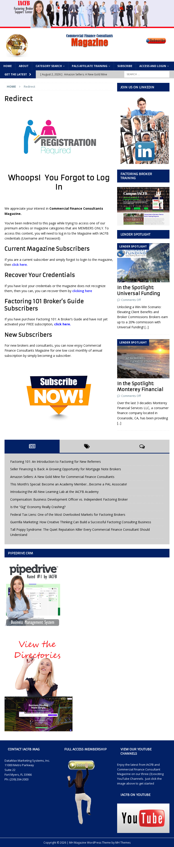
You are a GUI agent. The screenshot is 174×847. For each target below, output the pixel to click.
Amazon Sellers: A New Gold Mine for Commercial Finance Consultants (62, 477)
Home (7, 66)
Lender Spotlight (135, 234)
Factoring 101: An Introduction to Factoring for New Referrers (55, 461)
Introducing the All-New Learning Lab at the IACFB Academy (54, 491)
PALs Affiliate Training (89, 66)
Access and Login (152, 66)
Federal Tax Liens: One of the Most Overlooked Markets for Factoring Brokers (67, 514)
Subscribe (124, 66)
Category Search (49, 66)
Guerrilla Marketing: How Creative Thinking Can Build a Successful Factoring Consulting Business (80, 522)
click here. (20, 264)
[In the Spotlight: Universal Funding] (143, 262)
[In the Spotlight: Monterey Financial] (143, 358)
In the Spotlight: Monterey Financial (140, 386)
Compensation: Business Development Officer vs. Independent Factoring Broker (69, 499)
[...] (147, 327)
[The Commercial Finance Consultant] (87, 25)
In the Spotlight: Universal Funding (138, 290)
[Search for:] (146, 74)
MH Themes (122, 843)
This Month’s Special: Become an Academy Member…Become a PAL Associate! (68, 484)
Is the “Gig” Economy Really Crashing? (37, 507)
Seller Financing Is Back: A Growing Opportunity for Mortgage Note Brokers (65, 469)
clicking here (82, 291)
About (24, 66)
